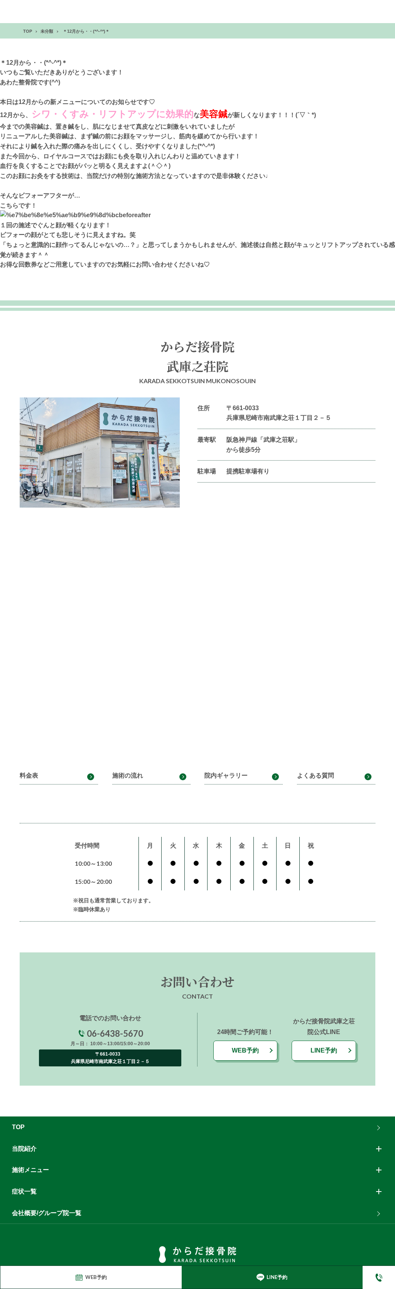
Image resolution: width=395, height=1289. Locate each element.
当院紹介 (24, 1148)
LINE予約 (324, 1050)
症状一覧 (24, 1191)
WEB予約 (245, 1050)
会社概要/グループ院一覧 (46, 1213)
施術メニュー (30, 1170)
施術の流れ (127, 775)
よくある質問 (315, 775)
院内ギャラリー (226, 775)
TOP (18, 1127)
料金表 (29, 775)
